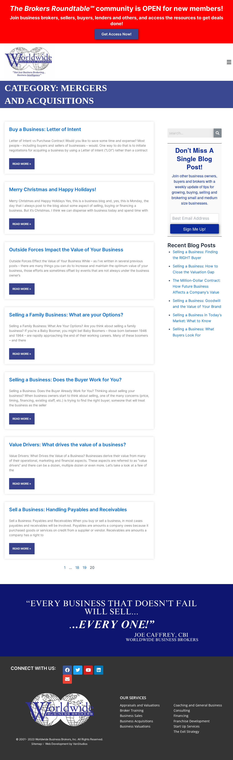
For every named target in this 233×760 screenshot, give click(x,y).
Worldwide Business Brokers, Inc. (56, 739)
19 (84, 567)
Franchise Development (192, 721)
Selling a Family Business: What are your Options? (66, 315)
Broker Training (132, 710)
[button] (229, 62)
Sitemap (36, 743)
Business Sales (131, 715)
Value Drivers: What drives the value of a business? (67, 444)
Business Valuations (135, 726)
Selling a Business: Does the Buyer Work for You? (65, 379)
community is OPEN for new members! (116, 8)
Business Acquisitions (136, 721)
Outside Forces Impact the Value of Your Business (66, 249)
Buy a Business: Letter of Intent (45, 129)
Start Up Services (187, 726)
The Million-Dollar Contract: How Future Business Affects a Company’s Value (196, 286)
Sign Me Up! (194, 229)
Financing (181, 715)
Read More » (22, 163)
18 (77, 567)
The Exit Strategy (186, 731)
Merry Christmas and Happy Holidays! (52, 189)
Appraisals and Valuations (140, 705)
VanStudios (80, 743)
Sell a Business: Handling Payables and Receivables (68, 509)
